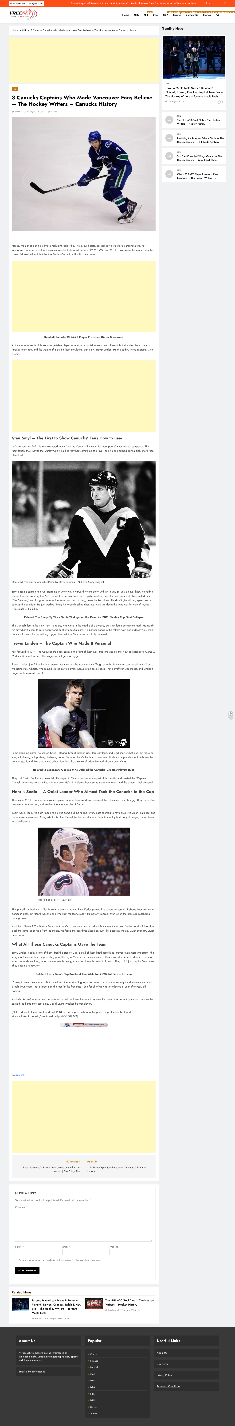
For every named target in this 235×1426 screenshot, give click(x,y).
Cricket (94, 1354)
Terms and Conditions (168, 1386)
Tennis (93, 1413)
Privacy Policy (164, 1375)
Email (66, 1247)
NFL (147, 14)
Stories (207, 15)
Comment (21, 1207)
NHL (136, 15)
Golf (92, 1374)
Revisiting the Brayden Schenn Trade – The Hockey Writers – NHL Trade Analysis (200, 140)
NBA (167, 14)
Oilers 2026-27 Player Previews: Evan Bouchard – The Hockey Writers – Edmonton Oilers (197, 178)
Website (113, 1247)
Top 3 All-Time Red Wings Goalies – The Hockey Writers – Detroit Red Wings (199, 158)
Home (125, 15)
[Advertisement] (84, 60)
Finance (94, 1361)
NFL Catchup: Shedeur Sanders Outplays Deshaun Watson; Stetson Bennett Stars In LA (154, 3)
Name (19, 1247)
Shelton (18, 111)
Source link (18, 1075)
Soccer (178, 14)
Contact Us (192, 15)
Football (94, 1367)
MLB (155, 15)
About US (162, 1353)
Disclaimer (162, 1364)
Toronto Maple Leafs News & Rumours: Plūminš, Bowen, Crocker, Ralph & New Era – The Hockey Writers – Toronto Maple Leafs (56, 1306)
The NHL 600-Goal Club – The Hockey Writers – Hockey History (129, 1302)
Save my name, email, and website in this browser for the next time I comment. (60, 1260)
